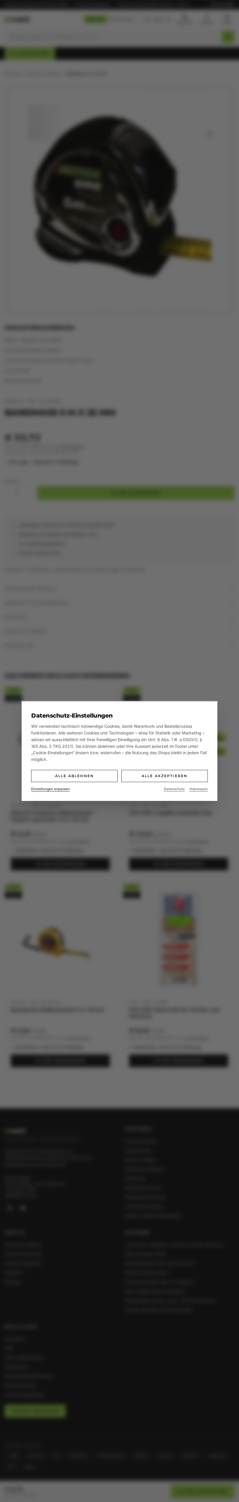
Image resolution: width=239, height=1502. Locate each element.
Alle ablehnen (74, 776)
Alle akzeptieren (165, 776)
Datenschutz (174, 789)
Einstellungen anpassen (50, 789)
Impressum (198, 789)
